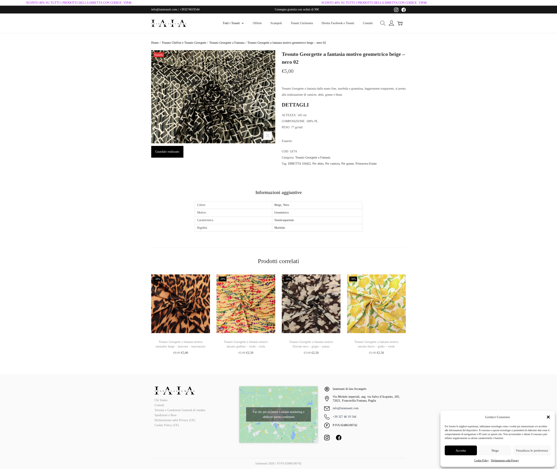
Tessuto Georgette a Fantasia (226, 42)
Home (155, 42)
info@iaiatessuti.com (164, 9)
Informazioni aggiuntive (278, 192)
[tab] (278, 192)
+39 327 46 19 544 (344, 416)
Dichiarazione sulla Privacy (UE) (174, 420)
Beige (277, 205)
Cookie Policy (481, 460)
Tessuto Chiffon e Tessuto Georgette (184, 42)
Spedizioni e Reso (165, 415)
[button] (548, 417)
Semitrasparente (284, 220)
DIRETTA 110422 (299, 163)
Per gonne (347, 163)
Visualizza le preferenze (532, 450)
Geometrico (281, 212)
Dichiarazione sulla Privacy (505, 460)
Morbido (279, 227)
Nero (286, 205)
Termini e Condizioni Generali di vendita (179, 410)
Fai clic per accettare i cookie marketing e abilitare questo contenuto (278, 414)
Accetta (461, 450)
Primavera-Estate (366, 163)
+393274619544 (190, 9)
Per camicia (332, 163)
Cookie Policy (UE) (166, 425)
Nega (495, 450)
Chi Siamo (161, 400)
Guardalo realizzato (167, 151)
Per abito (318, 163)
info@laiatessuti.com (346, 408)
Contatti (159, 405)
